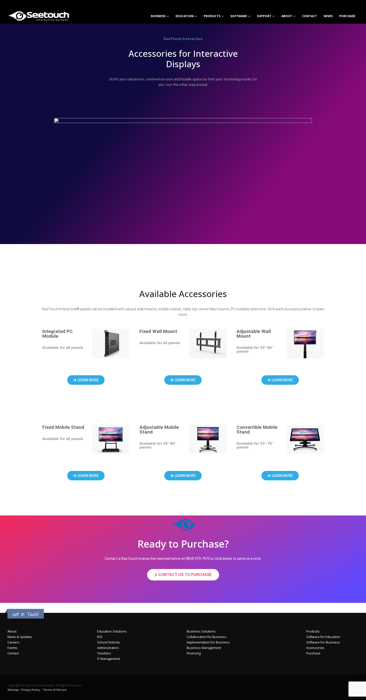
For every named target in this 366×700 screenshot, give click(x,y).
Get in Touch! (25, 614)
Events (12, 648)
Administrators (108, 648)
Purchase (347, 16)
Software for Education (323, 637)
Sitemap (13, 690)
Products (212, 16)
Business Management (204, 648)
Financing (194, 653)
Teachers (104, 653)
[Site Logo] (38, 16)
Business (158, 16)
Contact (13, 653)
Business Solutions (201, 631)
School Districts (108, 642)
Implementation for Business (208, 642)
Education (185, 16)
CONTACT (309, 16)
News (328, 16)
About (286, 16)
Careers (13, 642)
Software (238, 16)
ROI (99, 637)
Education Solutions (112, 631)
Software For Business (323, 642)
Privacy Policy (30, 690)
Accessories (315, 648)
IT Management (108, 659)
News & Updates (19, 637)
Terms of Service (54, 690)
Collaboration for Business (206, 637)
